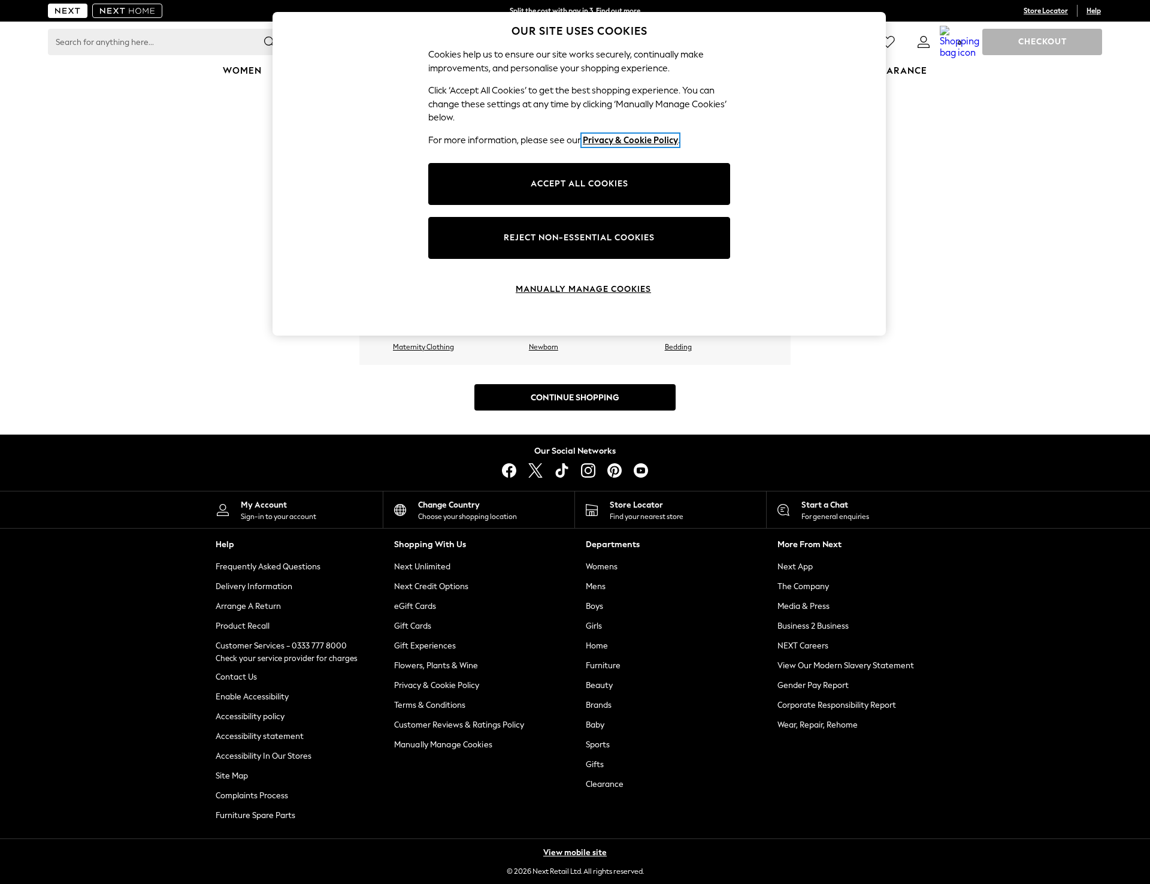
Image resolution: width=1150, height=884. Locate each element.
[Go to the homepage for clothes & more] (67, 11)
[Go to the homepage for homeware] (127, 11)
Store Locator (1046, 11)
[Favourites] (887, 42)
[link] (923, 42)
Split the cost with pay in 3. (575, 11)
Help (1094, 11)
